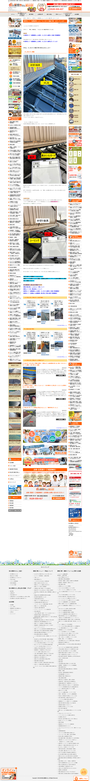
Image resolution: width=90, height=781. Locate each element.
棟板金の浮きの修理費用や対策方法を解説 (15, 142)
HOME (24, 18)
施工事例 (31, 14)
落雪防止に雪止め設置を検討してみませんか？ (43, 648)
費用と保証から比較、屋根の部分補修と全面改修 (76, 253)
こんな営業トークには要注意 (75, 387)
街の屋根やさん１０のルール (15, 577)
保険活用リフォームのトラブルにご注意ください (76, 405)
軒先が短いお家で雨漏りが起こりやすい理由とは (15, 259)
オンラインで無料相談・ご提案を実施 (41, 575)
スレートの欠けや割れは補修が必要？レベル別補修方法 (69, 626)
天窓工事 (76, 121)
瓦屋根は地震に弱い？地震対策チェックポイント (76, 331)
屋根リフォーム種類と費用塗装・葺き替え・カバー (76, 266)
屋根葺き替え (77, 79)
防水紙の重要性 (13, 267)
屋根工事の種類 (75, 74)
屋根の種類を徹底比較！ (73, 262)
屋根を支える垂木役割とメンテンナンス (15, 322)
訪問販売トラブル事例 (75, 389)
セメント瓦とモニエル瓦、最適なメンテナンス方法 (68, 633)
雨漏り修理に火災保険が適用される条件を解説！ (75, 354)
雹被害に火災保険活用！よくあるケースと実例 (75, 357)
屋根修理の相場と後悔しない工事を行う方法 (75, 247)
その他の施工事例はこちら (62, 325)
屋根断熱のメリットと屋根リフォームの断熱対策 (15, 346)
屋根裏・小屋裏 (13, 237)
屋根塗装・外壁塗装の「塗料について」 (66, 582)
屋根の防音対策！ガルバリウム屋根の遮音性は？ (76, 232)
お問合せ (12, 478)
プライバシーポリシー (15, 475)
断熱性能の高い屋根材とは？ (13, 343)
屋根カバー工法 (77, 84)
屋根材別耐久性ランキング (14, 279)
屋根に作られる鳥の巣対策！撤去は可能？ (42, 658)
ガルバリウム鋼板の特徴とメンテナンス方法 (15, 312)
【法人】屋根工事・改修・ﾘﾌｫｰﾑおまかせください (76, 458)
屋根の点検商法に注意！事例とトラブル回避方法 (75, 393)
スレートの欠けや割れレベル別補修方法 (75, 272)
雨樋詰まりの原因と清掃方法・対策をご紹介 (42, 655)
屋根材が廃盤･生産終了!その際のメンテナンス (15, 290)
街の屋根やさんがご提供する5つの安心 (22, 14)
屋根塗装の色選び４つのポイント (74, 341)
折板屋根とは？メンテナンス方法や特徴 (75, 282)
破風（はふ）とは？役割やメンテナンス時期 (15, 360)
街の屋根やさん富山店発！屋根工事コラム (18, 598)
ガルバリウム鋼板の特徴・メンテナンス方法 (67, 692)
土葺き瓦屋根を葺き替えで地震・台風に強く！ (15, 192)
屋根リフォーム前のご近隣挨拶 (40, 586)
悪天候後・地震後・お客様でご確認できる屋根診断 (68, 580)
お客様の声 (40, 14)
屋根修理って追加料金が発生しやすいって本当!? (75, 399)
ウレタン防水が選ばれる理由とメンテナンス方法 (15, 165)
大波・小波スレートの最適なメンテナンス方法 (15, 199)
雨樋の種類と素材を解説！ (39, 660)
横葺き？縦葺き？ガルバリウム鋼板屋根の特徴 (76, 226)
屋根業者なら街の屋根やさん (15, 608)
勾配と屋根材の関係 (14, 246)
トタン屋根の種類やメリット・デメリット (75, 278)
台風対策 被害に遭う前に (39, 598)
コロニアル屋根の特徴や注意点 (74, 275)
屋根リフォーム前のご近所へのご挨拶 (74, 374)
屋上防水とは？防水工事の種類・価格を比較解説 (15, 178)
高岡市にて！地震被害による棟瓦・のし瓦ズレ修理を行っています (41, 41)
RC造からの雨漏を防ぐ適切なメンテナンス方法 (67, 695)
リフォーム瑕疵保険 (14, 581)
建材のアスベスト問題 (15, 265)
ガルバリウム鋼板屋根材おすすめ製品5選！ (75, 223)
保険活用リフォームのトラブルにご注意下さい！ (67, 739)
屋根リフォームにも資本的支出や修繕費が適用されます (45, 628)
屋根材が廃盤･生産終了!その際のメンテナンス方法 (68, 652)
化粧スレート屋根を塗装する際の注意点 (74, 288)
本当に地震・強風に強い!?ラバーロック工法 (66, 750)
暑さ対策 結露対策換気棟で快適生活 (14, 240)
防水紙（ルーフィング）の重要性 (64, 720)
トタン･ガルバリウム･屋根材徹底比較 (15, 301)
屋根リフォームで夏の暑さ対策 (40, 605)
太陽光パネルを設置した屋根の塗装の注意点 (75, 285)
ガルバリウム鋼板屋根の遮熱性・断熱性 (75, 217)
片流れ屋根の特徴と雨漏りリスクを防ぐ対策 (15, 228)
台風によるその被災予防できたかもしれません (76, 315)
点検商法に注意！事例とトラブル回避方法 (42, 588)
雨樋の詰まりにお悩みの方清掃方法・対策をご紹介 (76, 440)
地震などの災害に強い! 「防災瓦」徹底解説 (75, 334)
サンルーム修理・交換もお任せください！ (75, 430)
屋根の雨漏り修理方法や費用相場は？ (15, 325)
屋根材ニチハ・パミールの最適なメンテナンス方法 (76, 291)
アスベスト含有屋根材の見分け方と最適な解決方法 (68, 686)
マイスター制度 (13, 584)
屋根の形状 (12, 224)
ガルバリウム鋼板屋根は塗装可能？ (75, 213)
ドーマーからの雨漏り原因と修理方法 (15, 336)
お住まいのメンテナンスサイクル (64, 713)
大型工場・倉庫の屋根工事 (39, 607)
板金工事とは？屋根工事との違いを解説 (15, 138)
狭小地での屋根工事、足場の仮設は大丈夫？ (67, 596)
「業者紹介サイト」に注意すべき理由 (75, 409)
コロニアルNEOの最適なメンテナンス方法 (75, 297)
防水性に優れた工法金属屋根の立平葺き (14, 209)
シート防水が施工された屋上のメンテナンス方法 (15, 168)
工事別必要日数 (73, 306)
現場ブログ (29, 18)
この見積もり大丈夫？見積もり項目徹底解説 (75, 380)
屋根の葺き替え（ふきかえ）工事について (33, 287)
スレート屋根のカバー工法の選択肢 (76, 269)
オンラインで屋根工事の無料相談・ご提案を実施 (75, 368)
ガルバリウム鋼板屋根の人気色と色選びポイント (67, 614)
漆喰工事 (76, 89)
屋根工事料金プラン (38, 579)
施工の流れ (49, 14)
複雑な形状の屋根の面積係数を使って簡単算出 (15, 222)
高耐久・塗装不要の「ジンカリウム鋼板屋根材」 (67, 693)
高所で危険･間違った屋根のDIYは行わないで (67, 697)
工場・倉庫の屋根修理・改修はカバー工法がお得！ (76, 433)
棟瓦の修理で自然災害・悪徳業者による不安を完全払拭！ (69, 656)
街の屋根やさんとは (14, 574)
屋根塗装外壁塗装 (76, 116)
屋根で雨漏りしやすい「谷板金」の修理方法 (15, 253)
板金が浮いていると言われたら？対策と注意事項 (76, 396)
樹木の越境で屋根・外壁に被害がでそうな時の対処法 (76, 402)
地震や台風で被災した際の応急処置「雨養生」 (15, 213)
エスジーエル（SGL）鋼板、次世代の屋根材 (67, 734)
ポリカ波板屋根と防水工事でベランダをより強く (76, 436)
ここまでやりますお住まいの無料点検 (67, 14)
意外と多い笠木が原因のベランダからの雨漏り (15, 154)
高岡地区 (12, 500)
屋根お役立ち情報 (74, 312)
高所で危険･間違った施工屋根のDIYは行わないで (15, 319)
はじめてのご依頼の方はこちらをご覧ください (43, 574)
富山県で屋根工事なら (15, 472)
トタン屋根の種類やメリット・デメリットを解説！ (68, 627)
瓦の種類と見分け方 (14, 255)
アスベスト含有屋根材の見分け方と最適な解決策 (15, 262)
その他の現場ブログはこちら (61, 427)
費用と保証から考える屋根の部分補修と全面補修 (43, 630)
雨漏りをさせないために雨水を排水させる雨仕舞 (15, 249)
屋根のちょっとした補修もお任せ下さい (42, 584)
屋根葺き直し (77, 105)
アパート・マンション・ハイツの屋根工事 (42, 609)
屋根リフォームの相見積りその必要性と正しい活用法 (76, 371)
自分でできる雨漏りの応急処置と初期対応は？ (75, 350)
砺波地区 (12, 505)
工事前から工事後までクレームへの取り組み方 (75, 377)
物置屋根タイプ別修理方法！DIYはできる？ (75, 427)
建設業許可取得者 (14, 469)
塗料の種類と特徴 (74, 473)
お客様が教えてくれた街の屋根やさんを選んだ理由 (20, 596)
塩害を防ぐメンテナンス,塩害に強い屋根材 (15, 283)
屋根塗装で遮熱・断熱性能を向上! (75, 347)
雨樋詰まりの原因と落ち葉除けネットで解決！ (76, 443)
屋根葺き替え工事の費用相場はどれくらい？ (75, 250)
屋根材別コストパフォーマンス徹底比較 (15, 276)
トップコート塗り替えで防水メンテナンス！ (15, 356)
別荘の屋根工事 (73, 454)
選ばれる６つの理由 (14, 575)
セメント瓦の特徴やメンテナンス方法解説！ (15, 185)
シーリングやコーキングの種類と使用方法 (15, 206)
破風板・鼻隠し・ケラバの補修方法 (65, 638)
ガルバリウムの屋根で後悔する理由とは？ (15, 305)
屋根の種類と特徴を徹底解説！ (14, 122)
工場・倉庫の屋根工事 (75, 448)
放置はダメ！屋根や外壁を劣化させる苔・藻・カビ (68, 745)
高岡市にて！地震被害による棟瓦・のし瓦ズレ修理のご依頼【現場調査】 (42, 35)
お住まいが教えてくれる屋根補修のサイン (75, 256)
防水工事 (76, 100)
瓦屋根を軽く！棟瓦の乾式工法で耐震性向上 (67, 681)
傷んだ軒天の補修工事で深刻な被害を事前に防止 (15, 158)
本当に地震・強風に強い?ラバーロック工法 (15, 216)
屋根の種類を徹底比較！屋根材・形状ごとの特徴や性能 (69, 619)
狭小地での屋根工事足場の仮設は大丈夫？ (75, 301)
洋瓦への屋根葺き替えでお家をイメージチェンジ (15, 293)
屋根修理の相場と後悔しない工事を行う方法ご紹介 (44, 619)
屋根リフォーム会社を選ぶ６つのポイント (76, 309)
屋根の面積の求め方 (14, 218)
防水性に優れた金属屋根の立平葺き (65, 736)
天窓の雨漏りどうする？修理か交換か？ (15, 339)
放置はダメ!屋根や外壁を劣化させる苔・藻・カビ (15, 286)
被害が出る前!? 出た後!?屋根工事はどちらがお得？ (76, 383)
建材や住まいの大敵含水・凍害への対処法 (15, 244)
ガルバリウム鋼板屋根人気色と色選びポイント (75, 220)
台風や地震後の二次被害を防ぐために (75, 325)
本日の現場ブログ (13, 594)
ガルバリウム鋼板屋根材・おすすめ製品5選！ (67, 601)
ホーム (12, 14)
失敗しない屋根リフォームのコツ (75, 243)
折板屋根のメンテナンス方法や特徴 (65, 629)
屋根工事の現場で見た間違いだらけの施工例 (75, 338)
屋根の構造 (12, 144)
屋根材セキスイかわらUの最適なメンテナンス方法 (75, 294)
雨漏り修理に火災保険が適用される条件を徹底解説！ (68, 773)
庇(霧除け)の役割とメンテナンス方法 (14, 202)
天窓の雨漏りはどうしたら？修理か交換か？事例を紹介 (69, 640)
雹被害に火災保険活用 (62, 769)
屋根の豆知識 (13, 273)
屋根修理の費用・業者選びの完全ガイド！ (15, 128)
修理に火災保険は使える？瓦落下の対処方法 (76, 322)
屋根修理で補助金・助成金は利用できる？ (75, 360)
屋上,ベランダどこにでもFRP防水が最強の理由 (15, 175)
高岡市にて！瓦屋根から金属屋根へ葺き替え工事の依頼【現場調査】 (40, 293)
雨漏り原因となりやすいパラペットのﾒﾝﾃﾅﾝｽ (15, 171)
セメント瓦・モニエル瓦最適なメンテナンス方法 (15, 189)
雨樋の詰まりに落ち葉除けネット (40, 657)
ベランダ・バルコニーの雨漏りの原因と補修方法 (15, 182)
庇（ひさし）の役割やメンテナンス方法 (15, 332)
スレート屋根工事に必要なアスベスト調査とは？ (15, 353)
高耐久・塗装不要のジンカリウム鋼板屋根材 (15, 315)
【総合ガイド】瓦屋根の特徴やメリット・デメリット (68, 617)
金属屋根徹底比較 (61, 730)
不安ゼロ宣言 (12, 579)
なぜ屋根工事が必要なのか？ (75, 240)
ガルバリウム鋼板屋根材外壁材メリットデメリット (76, 229)
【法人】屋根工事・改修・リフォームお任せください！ (45, 613)
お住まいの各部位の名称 (15, 125)
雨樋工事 (76, 95)
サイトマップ (13, 482)
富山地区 (12, 503)
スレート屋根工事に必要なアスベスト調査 (66, 688)
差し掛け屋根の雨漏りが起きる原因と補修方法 (15, 234)
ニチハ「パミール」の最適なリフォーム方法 (67, 589)
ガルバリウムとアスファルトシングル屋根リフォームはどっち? (15, 297)
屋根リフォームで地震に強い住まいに (41, 600)
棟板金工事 (76, 110)
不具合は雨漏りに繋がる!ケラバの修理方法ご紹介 (15, 151)
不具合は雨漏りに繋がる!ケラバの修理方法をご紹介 (68, 649)
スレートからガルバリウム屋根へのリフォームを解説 (76, 207)
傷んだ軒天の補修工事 (62, 708)
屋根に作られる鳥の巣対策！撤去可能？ (75, 446)
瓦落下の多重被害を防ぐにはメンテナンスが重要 (75, 319)
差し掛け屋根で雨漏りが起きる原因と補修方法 (67, 754)
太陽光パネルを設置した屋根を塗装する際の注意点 (44, 662)
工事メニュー (58, 14)
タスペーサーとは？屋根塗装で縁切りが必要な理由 (68, 647)
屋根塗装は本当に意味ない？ (14, 131)
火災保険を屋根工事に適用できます (41, 602)
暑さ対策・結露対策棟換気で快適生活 (65, 672)
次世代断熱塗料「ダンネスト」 (73, 344)
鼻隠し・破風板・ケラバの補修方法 (15, 147)
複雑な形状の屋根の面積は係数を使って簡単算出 (67, 668)
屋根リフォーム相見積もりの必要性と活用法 (42, 623)
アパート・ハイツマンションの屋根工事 (75, 452)
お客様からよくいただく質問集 (64, 586)
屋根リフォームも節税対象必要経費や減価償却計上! (76, 461)
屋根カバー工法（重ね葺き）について (32, 289)
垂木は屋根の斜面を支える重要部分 (41, 634)
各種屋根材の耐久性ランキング (64, 725)
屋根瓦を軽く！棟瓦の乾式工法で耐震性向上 (75, 328)
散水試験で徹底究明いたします (40, 596)
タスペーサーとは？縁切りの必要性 (14, 161)
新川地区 (12, 507)
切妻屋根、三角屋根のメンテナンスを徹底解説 (15, 231)
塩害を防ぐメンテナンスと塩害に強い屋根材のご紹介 (68, 743)
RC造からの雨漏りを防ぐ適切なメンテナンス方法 (15, 329)
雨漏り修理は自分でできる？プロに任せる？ (15, 135)
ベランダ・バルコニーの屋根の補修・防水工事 (43, 604)
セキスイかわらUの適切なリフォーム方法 (66, 587)
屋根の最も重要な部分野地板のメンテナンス (15, 270)
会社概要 (77, 14)
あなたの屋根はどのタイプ (63, 577)
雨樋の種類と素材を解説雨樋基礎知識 (15, 349)
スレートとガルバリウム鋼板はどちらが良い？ (75, 204)
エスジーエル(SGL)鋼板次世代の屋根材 (15, 308)
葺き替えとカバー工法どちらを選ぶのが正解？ (75, 259)
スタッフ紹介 (13, 465)
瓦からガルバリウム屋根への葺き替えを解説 (75, 210)
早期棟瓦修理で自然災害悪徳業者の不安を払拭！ (15, 195)
